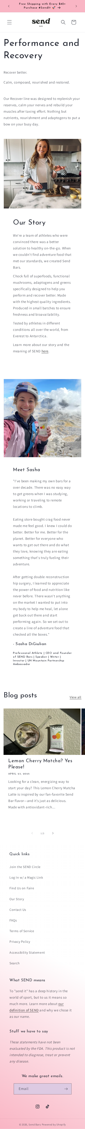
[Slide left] (32, 833)
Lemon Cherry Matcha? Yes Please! (40, 764)
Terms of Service (21, 931)
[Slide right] (53, 833)
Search (14, 963)
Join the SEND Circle (25, 867)
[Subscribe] (66, 1088)
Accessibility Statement (27, 952)
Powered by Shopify (54, 1124)
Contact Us (17, 910)
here (45, 351)
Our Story (16, 899)
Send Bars (35, 1124)
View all (75, 697)
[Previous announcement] (9, 6)
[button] (9, 22)
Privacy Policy (19, 941)
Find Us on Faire (21, 888)
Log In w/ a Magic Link (26, 877)
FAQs (13, 920)
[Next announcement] (76, 6)
